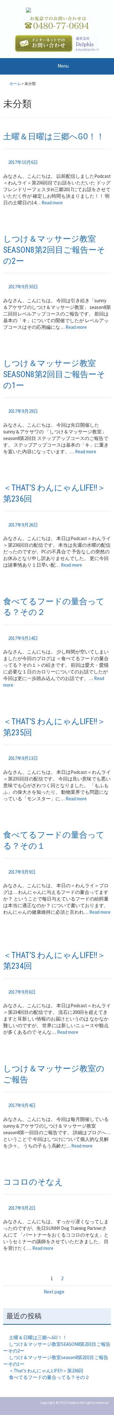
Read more (54, 203)
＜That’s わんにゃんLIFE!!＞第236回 (46, 1371)
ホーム (15, 83)
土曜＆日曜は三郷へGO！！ (53, 136)
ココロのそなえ (33, 1182)
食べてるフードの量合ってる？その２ (49, 1377)
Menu (63, 66)
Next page (54, 1292)
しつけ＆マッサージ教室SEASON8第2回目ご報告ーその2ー (54, 249)
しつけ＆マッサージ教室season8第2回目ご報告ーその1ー (54, 374)
